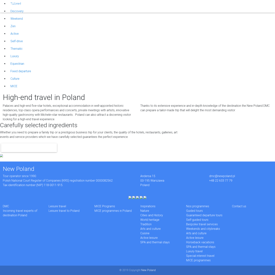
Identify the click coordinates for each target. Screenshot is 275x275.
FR (120, 6)
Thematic (16, 48)
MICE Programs (104, 206)
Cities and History (151, 215)
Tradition (146, 224)
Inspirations (74, 6)
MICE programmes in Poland (113, 211)
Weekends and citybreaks (203, 229)
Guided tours (194, 211)
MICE (60, 6)
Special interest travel (200, 256)
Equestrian (17, 63)
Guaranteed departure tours (204, 215)
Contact (110, 6)
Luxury (14, 56)
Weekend (16, 18)
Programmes (93, 6)
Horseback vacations (200, 242)
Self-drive (16, 41)
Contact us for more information (29, 147)
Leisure (49, 6)
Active (14, 33)
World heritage (149, 220)
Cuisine (144, 233)
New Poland (148, 270)
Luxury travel (194, 251)
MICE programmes (198, 260)
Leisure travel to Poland (64, 211)
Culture (14, 78)
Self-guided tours (197, 220)
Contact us (239, 206)
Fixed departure (20, 71)
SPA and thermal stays (155, 242)
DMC (38, 6)
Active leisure (149, 238)
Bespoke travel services (202, 224)
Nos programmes (197, 206)
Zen (13, 26)
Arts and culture (150, 229)
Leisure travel (57, 206)
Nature (144, 211)
